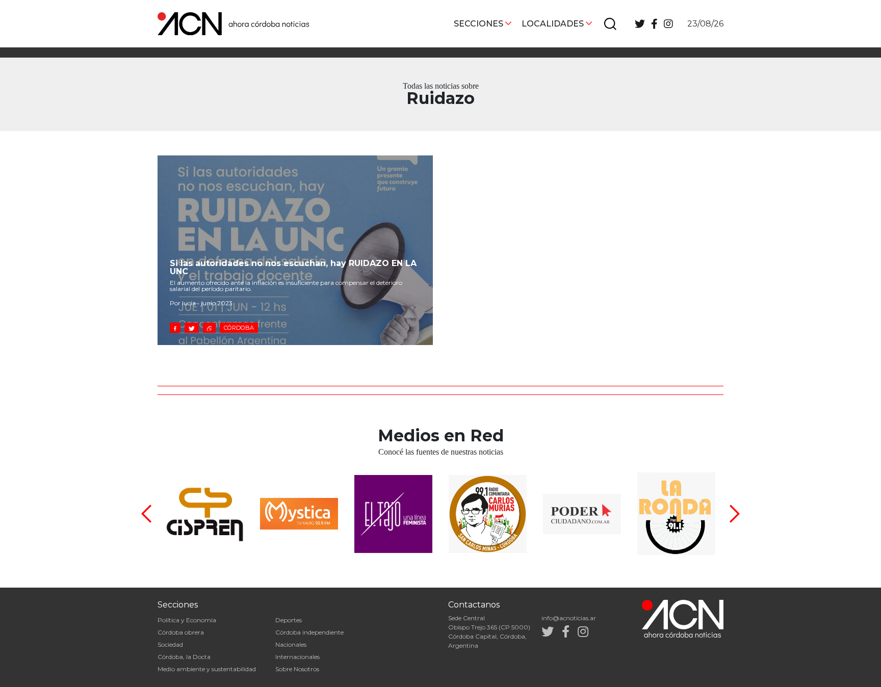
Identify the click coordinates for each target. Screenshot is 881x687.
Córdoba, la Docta (184, 656)
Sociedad (170, 644)
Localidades (553, 24)
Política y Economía (187, 620)
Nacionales (290, 644)
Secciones (478, 24)
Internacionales (297, 656)
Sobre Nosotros (297, 669)
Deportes (288, 620)
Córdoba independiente (309, 632)
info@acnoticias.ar (568, 618)
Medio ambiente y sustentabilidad (207, 669)
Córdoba (239, 327)
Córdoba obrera (181, 632)
